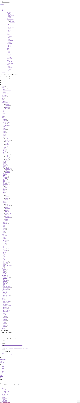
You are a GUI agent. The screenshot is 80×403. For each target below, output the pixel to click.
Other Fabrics (5, 179)
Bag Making (5, 235)
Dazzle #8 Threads (5, 302)
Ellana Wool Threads (6, 303)
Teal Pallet (6, 199)
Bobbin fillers (10, 67)
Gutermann (9, 69)
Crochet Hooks (5, 260)
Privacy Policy (4, 397)
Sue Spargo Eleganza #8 (6, 310)
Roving (4, 232)
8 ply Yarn (4, 256)
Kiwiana (4, 163)
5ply (3, 255)
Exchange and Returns (3, 360)
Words (4, 226)
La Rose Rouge (7, 143)
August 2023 (6, 155)
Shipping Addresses (6, 389)
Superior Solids (5, 191)
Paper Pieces (5, 282)
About (2, 10)
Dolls (5, 114)
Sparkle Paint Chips (6, 308)
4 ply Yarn (9, 47)
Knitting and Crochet (9, 43)
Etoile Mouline (7, 107)
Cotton (4, 259)
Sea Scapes (4, 183)
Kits (3, 111)
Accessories (4, 269)
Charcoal (6, 195)
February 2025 (7, 159)
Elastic (9, 37)
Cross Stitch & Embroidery (10, 19)
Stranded (6, 316)
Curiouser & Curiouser (8, 205)
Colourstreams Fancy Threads (7, 287)
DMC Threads (5, 319)
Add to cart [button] (3, 349)
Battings (3, 366)
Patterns (4, 113)
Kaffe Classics (7, 160)
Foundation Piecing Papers (6, 249)
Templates (4, 285)
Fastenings (4, 238)
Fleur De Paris (7, 141)
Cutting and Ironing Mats (11, 56)
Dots (4, 131)
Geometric (4, 147)
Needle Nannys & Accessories (7, 305)
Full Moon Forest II (7, 208)
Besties (6, 204)
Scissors (4, 244)
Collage (4, 130)
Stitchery (3, 297)
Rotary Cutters (5, 283)
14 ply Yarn (9, 45)
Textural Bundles (5, 311)
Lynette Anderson (5, 167)
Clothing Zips (10, 36)
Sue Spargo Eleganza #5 (6, 309)
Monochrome (5, 174)
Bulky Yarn (4, 257)
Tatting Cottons (7, 109)
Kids (4, 162)
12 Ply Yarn (9, 44)
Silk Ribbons (5, 100)
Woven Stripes (5, 227)
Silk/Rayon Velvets (5, 101)
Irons (9, 39)
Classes (3, 98)
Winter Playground (7, 172)
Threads (8, 65)
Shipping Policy (2, 362)
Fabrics (8, 23)
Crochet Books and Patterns (7, 90)
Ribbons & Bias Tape (9, 58)
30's (8, 24)
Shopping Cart (4, 399)
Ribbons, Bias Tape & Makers (6, 286)
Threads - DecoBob (7, 327)
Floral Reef (6, 207)
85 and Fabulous (7, 154)
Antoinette (6, 138)
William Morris (5, 224)
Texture (4, 193)
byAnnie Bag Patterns (4, 95)
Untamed (6, 221)
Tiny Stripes (6, 219)
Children (3, 97)
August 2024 (6, 156)
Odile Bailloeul (5, 177)
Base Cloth (9, 28)
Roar (5, 215)
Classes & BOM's (9, 17)
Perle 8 (6, 315)
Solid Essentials (7, 216)
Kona (5, 186)
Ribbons (9, 42)
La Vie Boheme (7, 144)
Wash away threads (5, 325)
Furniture (8, 32)
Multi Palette (6, 197)
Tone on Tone (5, 200)
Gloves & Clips (10, 57)
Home (2, 9)
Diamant (6, 106)
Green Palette (7, 196)
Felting (9, 31)
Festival (6, 178)
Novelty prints (5, 176)
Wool (4, 225)
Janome (4, 272)
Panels (4, 180)
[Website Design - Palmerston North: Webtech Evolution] (18, 384)
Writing (4, 228)
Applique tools (5, 276)
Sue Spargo (3, 299)
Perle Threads (7, 108)
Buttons (9, 35)
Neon (5, 212)
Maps (4, 173)
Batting (8, 11)
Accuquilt (9, 50)
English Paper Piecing (11, 15)
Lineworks (6, 210)
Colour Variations (12, 22)
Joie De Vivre (5, 152)
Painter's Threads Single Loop (7, 288)
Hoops (4, 110)
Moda (6, 187)
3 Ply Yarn (4, 254)
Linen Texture (7, 125)
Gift (7, 33)
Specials (8, 62)
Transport (4, 202)
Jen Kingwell (5, 151)
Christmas (4, 129)
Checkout (3, 388)
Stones (4, 190)
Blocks (4, 128)
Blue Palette (6, 194)
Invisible (9, 70)
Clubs (7, 18)
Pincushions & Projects (6, 93)
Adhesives (9, 55)
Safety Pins (4, 243)
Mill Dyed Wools (5, 304)
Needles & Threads (10, 61)
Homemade (6, 209)
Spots (4, 188)
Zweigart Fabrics (5, 115)
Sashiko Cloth (5, 292)
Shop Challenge (4, 293)
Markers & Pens (5, 280)
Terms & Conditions (4, 400)
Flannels (4, 134)
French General (5, 137)
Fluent (6, 123)
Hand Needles (10, 38)
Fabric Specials (5, 296)
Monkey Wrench (7, 211)
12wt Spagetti (3, 86)
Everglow (6, 206)
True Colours (6, 220)
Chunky (4, 258)
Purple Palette (7, 198)
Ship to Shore (7, 171)
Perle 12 (6, 314)
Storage (8, 64)
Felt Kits (9, 30)
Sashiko (8, 60)
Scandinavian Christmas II (8, 170)
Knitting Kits (5, 263)
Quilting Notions (9, 54)
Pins (8, 41)
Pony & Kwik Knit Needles (7, 265)
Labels (4, 279)
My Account (3, 395)
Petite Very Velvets (4, 273)
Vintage (4, 222)
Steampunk (4, 189)
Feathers (4, 133)
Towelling (4, 201)
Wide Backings (5, 223)
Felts (4, 231)
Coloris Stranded (12, 21)
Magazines (9, 16)
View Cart (1, 402)
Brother (9, 51)
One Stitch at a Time (7, 169)
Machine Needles (10, 40)
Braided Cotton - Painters (6, 301)
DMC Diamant (5, 318)
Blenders (4, 127)
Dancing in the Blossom (8, 168)
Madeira (4, 321)
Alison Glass (5, 120)
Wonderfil (4, 326)
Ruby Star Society (5, 182)
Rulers (4, 284)
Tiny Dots (6, 218)
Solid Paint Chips (5, 307)
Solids (6, 146)
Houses (4, 149)
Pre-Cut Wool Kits (5, 306)
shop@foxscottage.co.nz (3, 359)
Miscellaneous (5, 241)
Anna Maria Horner (11, 27)
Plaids (4, 181)
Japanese (4, 150)
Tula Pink (4, 203)
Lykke (4, 264)
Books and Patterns (4, 88)
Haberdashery (8, 34)
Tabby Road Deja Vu (8, 217)
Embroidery (9, 14)
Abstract (9, 25)
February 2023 (7, 158)
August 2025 (6, 157)
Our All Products (4, 396)
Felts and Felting (4, 229)
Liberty (4, 166)
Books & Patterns (9, 12)
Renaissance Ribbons (11, 59)
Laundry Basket (5, 165)
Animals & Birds (10, 26)
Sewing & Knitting (5, 184)
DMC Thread (10, 20)
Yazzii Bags (3, 328)
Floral (4, 135)
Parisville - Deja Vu (7, 214)
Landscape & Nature (6, 164)
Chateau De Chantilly (8, 140)
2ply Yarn (9, 46)
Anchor (9, 66)
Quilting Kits (8, 53)
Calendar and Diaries (4, 96)
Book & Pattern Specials (6, 295)
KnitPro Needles (5, 261)
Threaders (4, 247)
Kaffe (4, 153)
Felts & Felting (9, 29)
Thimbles (4, 246)
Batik (4, 126)
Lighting (8, 48)
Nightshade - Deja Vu (8, 213)
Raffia (4, 266)
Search (1, 78)
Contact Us (3, 72)
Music (4, 175)
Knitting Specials (10, 63)
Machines (8, 49)
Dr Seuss (4, 132)
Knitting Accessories (6, 262)
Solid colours (5, 185)
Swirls (4, 192)
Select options (3, 343)
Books (9, 13)
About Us (1, 376)
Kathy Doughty (5, 161)
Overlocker (4, 323)
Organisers (4, 112)
